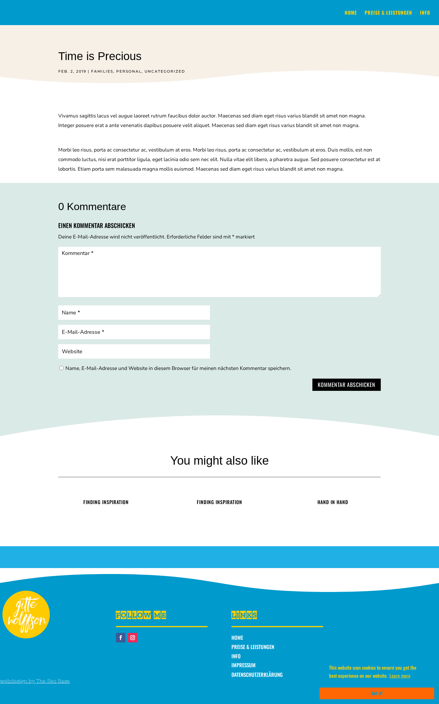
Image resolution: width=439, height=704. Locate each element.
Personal (129, 71)
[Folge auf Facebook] (120, 637)
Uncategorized (165, 71)
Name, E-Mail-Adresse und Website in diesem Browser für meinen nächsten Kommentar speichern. (178, 368)
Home (351, 13)
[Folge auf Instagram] (132, 637)
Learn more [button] (399, 675)
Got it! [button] (377, 693)
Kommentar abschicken (346, 384)
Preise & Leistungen (388, 13)
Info (425, 13)
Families (102, 71)
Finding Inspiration (106, 502)
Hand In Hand (332, 502)
